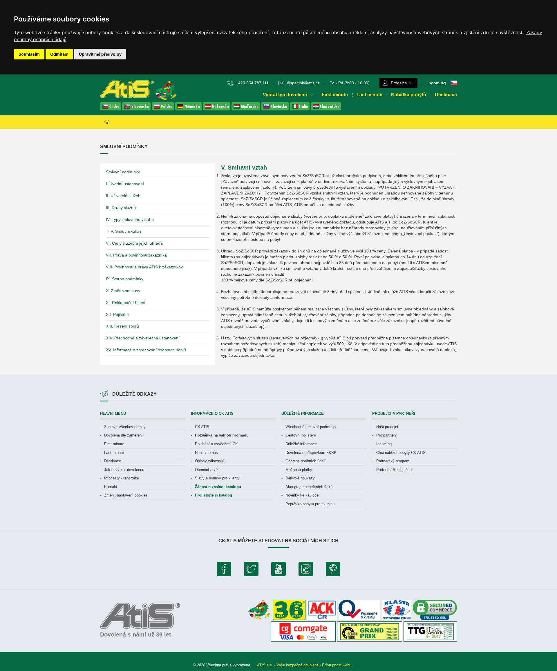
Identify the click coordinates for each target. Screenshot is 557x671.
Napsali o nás (206, 452)
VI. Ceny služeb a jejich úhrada (134, 243)
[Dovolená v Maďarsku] (246, 108)
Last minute (369, 94)
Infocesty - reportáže (121, 478)
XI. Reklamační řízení (125, 302)
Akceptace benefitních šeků (308, 487)
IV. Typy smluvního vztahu (130, 219)
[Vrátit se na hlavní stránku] (107, 122)
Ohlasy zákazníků (210, 461)
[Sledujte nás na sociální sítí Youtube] (278, 570)
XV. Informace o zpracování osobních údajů (146, 350)
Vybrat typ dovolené (285, 94)
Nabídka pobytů (408, 94)
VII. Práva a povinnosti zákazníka (136, 255)
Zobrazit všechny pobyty (125, 427)
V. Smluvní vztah (125, 231)
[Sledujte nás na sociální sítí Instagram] (306, 570)
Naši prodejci (387, 427)
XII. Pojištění (117, 314)
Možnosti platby (298, 470)
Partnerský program (392, 461)
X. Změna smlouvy (123, 290)
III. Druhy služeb (121, 207)
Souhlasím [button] (29, 54)
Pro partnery (386, 435)
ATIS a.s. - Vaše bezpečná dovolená (288, 665)
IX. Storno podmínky (124, 279)
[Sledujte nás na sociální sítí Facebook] (224, 570)
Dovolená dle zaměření (123, 435)
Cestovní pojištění (300, 435)
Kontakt (110, 487)
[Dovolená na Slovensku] (137, 108)
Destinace (446, 94)
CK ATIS (202, 427)
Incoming (384, 444)
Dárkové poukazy (300, 478)
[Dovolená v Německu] (189, 108)
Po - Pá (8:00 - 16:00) (350, 83)
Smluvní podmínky (123, 172)
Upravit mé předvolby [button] (100, 54)
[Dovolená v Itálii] (300, 108)
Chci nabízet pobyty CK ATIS (401, 452)
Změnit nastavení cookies (126, 495)
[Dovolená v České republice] (111, 108)
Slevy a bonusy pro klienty (217, 478)
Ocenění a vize (207, 470)
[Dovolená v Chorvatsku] (326, 108)
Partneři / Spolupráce (394, 470)
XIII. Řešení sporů (122, 326)
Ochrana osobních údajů (305, 461)
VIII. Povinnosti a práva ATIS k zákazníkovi (145, 267)
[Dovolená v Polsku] (163, 108)
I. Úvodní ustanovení (125, 183)
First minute (335, 94)
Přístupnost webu (336, 665)
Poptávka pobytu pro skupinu (309, 504)
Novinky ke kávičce (302, 495)
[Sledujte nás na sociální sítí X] (251, 570)
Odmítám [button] (59, 54)
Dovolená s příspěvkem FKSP (311, 452)
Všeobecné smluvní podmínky (311, 427)
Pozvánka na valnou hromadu (222, 435)
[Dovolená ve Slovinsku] (275, 108)
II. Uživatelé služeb (123, 195)
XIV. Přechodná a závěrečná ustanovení (143, 338)
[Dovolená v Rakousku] (217, 108)
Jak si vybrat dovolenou (124, 470)
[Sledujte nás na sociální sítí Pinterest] (333, 570)
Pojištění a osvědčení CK (216, 444)
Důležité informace (301, 444)
